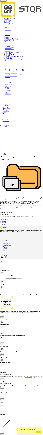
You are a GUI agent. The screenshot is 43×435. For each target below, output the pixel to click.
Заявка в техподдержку (7, 253)
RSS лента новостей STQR (5, 224)
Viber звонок (7, 31)
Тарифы (4, 80)
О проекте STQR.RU (6, 239)
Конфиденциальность (8, 99)
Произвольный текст (9, 61)
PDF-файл (7, 22)
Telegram (7, 28)
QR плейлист (7, 24)
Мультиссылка (8, 50)
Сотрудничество (7, 98)
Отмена (2, 322)
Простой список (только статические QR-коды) (13, 63)
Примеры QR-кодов (8, 84)
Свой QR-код (7, 66)
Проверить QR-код (8, 90)
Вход (38, 376)
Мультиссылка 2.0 (9, 51)
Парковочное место (8, 58)
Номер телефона (8, 53)
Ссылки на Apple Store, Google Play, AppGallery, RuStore (15, 69)
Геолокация (8, 41)
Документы (7, 93)
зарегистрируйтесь (28, 377)
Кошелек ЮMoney (8, 48)
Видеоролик (8, 37)
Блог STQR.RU (3, 222)
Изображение (8, 46)
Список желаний (8, 68)
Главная (4, 153)
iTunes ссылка (7, 21)
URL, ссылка (8, 30)
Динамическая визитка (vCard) (11, 42)
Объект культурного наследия (10, 54)
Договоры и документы (7, 245)
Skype (6, 26)
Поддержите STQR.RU (4, 125)
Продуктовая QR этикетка (10, 60)
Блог (3, 113)
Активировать (3, 280)
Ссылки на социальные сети (11, 73)
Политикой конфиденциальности (31, 429)
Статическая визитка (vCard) (11, 76)
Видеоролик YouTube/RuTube (10, 38)
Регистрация (5, 101)
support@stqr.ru (5, 252)
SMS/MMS (7, 27)
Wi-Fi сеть (7, 34)
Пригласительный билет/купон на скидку (13, 59)
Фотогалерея (7, 77)
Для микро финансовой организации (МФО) (13, 43)
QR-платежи (7, 87)
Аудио (7, 36)
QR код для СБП (9, 23)
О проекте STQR (8, 82)
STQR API (6, 89)
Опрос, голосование (9, 57)
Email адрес (7, 19)
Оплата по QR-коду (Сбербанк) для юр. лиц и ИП (15, 56)
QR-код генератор (8, 86)
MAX (4, 250)
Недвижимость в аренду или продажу (12, 52)
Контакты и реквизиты (9, 100)
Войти (4, 102)
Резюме (6, 65)
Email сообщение (8, 20)
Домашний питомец (9, 45)
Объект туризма (8, 55)
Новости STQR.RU (3, 221)
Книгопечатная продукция (10, 47)
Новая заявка (7, 105)
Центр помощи (7, 104)
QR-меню (7, 25)
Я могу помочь (8, 78)
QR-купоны (7, 88)
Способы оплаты (8, 94)
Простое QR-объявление (9, 62)
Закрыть (2, 261)
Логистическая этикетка (9, 49)
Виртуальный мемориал (9, 40)
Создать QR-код (6, 18)
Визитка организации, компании (12, 39)
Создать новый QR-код (4, 126)
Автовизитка (7, 35)
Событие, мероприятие (9, 67)
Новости (6, 96)
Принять (38, 431)
